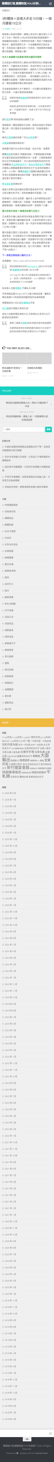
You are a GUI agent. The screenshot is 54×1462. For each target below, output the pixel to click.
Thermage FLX (33, 266)
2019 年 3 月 (10, 1360)
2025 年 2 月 (10, 898)
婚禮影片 (15, 760)
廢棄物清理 (10, 571)
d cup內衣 (7, 737)
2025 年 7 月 (10, 865)
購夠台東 (23, 777)
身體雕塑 (9, 689)
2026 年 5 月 (10, 813)
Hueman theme (41, 1453)
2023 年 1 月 (10, 1056)
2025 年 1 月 (10, 905)
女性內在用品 (11, 544)
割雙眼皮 (26, 303)
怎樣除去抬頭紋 (34, 368)
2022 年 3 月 (10, 1122)
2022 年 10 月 (11, 1076)
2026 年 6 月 (10, 806)
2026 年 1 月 (10, 832)
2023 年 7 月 (10, 1017)
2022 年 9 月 (10, 1083)
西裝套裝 (9, 676)
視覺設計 (6, 10)
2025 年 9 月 (10, 852)
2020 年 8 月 (10, 1248)
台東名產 (39, 752)
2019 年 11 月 (11, 1307)
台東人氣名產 (13, 752)
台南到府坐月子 (31, 748)
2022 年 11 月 (11, 1070)
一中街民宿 (46, 741)
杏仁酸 (5, 308)
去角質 (31, 137)
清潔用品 (9, 623)
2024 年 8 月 (10, 938)
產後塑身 (9, 650)
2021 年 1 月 (10, 1215)
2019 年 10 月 (11, 1313)
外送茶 (8, 538)
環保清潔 (9, 636)
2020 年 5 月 (10, 1267)
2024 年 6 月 (10, 951)
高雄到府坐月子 (36, 777)
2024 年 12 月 (11, 911)
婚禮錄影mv (34, 761)
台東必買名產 (12, 756)
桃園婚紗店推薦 (44, 768)
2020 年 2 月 (10, 1287)
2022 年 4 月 (10, 1116)
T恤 (28, 740)
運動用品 (9, 702)
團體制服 (9, 524)
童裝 (7, 663)
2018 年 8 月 (10, 1406)
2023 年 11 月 (11, 991)
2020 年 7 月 (10, 1254)
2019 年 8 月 (10, 1327)
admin (7, 29)
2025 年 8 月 (10, 859)
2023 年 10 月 (11, 997)
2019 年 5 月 (10, 1346)
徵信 (7, 577)
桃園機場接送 (11, 772)
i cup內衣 (14, 741)
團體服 (36, 756)
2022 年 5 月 (10, 1109)
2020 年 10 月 (11, 1234)
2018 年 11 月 (11, 1386)
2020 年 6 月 (10, 1261)
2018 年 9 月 (10, 1399)
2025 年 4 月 (10, 885)
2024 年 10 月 (11, 925)
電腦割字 (26, 171)
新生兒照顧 (10, 604)
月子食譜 (9, 610)
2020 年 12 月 (11, 1221)
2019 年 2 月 (10, 1366)
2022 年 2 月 (10, 1129)
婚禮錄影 (24, 760)
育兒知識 (9, 669)
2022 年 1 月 (10, 1136)
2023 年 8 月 (10, 1010)
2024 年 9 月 (10, 931)
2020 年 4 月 (10, 1274)
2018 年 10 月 (11, 1393)
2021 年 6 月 (10, 1182)
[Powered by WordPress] (17, 1453)
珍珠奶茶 (14, 777)
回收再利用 (10, 511)
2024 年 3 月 (10, 964)
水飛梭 (9, 137)
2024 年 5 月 (10, 958)
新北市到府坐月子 (37, 164)
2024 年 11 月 (11, 918)
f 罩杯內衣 (35, 737)
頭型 (8, 154)
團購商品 (9, 518)
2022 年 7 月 (10, 1096)
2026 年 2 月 (10, 826)
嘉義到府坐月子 (24, 756)
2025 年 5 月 (10, 879)
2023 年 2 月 (10, 1050)
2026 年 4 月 (10, 819)
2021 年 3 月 (10, 1201)
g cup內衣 (45, 737)
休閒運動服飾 (11, 505)
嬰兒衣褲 (9, 564)
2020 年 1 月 (10, 1294)
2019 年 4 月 (10, 1353)
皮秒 (8, 119)
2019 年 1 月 (10, 1373)
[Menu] (50, 3)
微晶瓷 (23, 98)
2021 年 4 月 (10, 1195)
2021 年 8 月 (10, 1168)
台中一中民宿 (37, 745)
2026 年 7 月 (10, 799)
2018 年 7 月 (10, 1412)
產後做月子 (10, 643)
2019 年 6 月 (10, 1340)
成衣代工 (9, 584)
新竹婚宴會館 (18, 768)
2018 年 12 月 (11, 1379)
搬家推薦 (9, 597)
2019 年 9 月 (10, 1320)
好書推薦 (9, 551)
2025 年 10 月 (11, 846)
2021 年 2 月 (10, 1208)
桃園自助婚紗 (39, 772)
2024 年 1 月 (10, 977)
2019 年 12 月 (11, 1300)
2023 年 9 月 (10, 1004)
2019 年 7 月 (10, 1333)
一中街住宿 (35, 741)
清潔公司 (9, 617)
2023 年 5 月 (10, 1030)
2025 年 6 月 (10, 872)
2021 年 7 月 (10, 1175)
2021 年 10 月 (11, 1155)
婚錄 (42, 760)
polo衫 (22, 740)
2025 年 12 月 (11, 839)
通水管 (8, 696)
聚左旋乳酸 (7, 184)
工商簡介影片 (15, 764)
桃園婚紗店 (34, 768)
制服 (15, 744)
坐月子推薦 (10, 531)
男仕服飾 (9, 656)
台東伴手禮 (27, 752)
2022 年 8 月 (10, 1089)
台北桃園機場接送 (17, 748)
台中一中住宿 (24, 745)
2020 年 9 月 (10, 1241)
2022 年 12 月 (11, 1063)
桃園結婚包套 (26, 773)
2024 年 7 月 (10, 944)
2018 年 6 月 (10, 1419)
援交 (7, 590)
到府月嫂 (7, 744)
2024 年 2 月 (10, 971)
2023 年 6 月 (10, 1024)
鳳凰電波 (16, 270)
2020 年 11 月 (11, 1228)
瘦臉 (24, 323)
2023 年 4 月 (10, 1037)
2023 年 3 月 (10, 1043)
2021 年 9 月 (10, 1162)
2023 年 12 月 (11, 984)
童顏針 (18, 288)
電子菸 (8, 709)
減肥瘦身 (9, 630)
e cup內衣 (17, 737)
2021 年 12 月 (11, 1142)
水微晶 (5, 143)
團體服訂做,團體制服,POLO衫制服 (21, 3)
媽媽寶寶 (9, 557)
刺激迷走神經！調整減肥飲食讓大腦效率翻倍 (26, 487)
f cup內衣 (25, 737)
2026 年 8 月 (10, 793)
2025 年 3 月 (10, 892)
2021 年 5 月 (10, 1188)
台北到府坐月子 (18, 164)
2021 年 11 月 (11, 1149)
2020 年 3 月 (10, 1281)
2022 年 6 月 (10, 1103)
